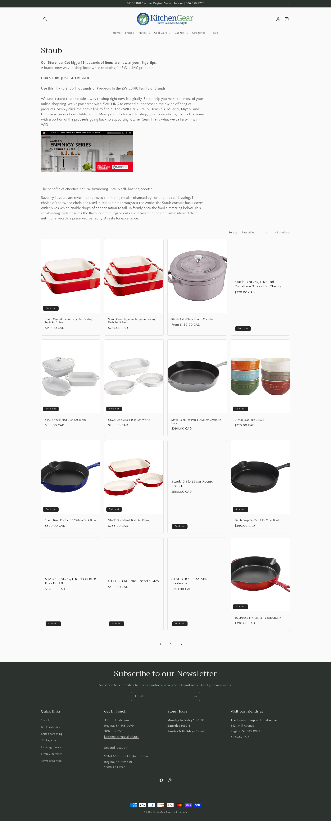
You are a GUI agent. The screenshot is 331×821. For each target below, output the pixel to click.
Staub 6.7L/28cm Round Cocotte (192, 483)
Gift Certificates (50, 727)
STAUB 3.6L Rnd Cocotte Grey (133, 581)
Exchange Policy (51, 747)
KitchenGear (159, 812)
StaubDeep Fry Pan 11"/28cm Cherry (258, 618)
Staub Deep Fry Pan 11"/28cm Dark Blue (70, 520)
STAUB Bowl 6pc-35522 (249, 420)
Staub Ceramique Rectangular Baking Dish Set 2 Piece (68, 321)
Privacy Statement (52, 754)
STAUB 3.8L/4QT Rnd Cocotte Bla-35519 (70, 581)
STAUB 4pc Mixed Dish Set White (66, 420)
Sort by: (233, 232)
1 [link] (150, 644)
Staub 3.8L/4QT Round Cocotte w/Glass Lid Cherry (258, 284)
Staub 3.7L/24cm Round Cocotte (192, 319)
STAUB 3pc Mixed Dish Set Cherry (129, 520)
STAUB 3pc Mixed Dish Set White (129, 420)
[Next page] (181, 644)
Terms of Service (51, 760)
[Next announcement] (288, 3)
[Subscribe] (195, 696)
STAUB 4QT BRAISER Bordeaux (189, 581)
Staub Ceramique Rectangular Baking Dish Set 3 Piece (132, 321)
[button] (45, 19)
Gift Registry (48, 740)
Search (45, 720)
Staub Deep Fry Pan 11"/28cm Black (257, 520)
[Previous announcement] (42, 3)
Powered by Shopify (176, 812)
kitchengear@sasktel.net (121, 737)
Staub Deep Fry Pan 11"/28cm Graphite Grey (196, 421)
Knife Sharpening (51, 733)
